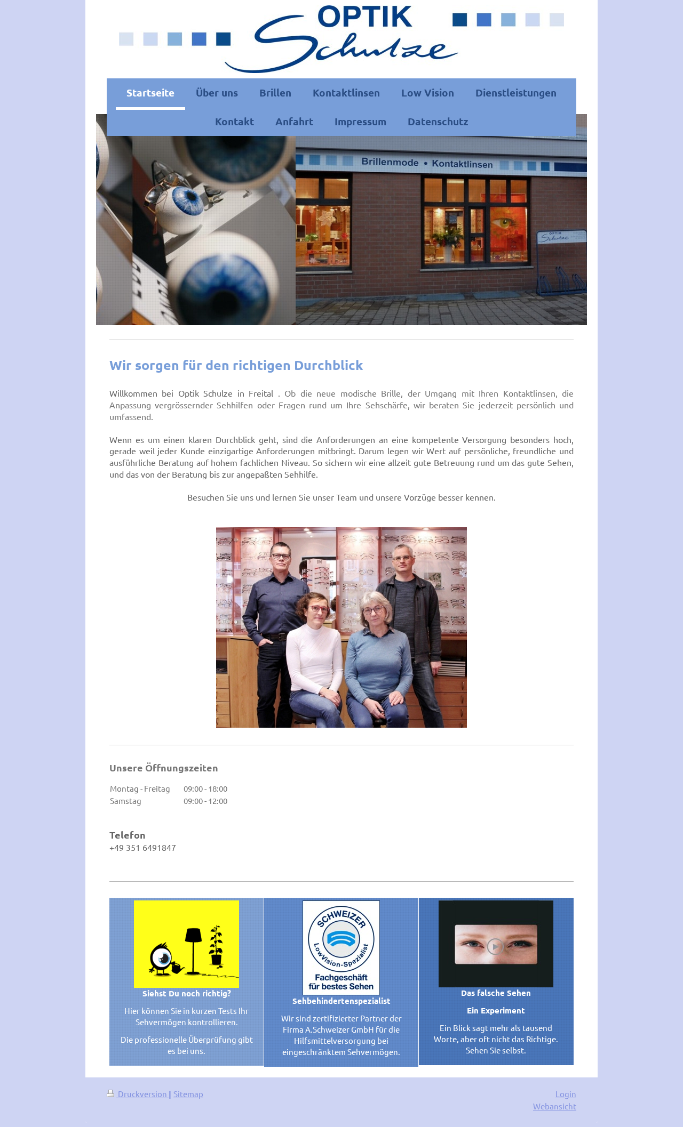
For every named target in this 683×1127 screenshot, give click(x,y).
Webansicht (554, 1106)
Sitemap (188, 1094)
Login (565, 1094)
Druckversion (142, 1094)
